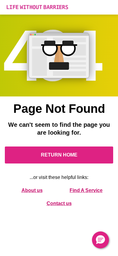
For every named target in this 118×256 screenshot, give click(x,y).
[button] (100, 239)
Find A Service (86, 190)
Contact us (59, 203)
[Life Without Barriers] (59, 7)
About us (32, 190)
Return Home (59, 154)
